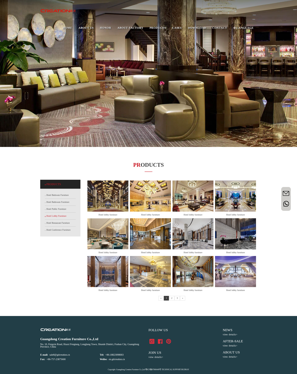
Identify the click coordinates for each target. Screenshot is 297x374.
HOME (67, 27)
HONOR (105, 27)
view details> (155, 357)
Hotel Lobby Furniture (56, 216)
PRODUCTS (158, 27)
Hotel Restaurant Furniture (58, 223)
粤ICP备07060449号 (153, 369)
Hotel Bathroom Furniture (57, 202)
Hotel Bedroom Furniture (57, 195)
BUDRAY (185, 369)
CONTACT (219, 27)
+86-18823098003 (114, 354)
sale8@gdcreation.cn (60, 354)
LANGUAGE (245, 27)
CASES (177, 27)
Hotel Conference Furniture (58, 230)
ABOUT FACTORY (130, 27)
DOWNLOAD (197, 27)
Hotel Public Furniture (56, 209)
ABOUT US (86, 27)
